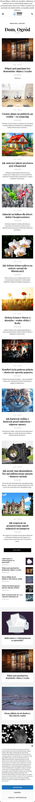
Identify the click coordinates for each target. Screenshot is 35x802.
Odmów (17, 792)
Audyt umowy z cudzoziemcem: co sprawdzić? (8, 560)
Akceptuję (17, 787)
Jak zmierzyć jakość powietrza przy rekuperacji (17, 164)
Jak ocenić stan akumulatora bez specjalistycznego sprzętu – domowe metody (17, 473)
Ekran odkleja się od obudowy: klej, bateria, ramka (12, 578)
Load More (16, 550)
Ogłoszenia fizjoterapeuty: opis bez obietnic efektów (11, 587)
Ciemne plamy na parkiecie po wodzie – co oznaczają (17, 115)
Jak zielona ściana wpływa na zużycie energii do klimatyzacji (17, 268)
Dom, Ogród (17, 64)
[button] (32, 746)
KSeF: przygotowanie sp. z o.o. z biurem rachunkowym (12, 596)
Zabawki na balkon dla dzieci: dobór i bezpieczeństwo (17, 215)
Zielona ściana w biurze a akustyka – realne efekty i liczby (17, 320)
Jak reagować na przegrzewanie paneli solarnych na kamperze (17, 525)
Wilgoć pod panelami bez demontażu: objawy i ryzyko (17, 70)
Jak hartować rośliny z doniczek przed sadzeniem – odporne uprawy (17, 421)
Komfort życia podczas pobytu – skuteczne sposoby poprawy (17, 371)
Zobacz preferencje (17, 798)
